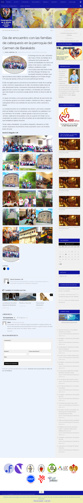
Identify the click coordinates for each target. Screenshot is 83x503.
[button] (10, 143)
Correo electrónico (34, 351)
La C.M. (16, 2)
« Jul (60, 264)
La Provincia (24, 2)
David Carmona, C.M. (11, 52)
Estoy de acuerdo (38, 501)
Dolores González (65, 289)
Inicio (2, 2)
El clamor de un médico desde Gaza (69, 355)
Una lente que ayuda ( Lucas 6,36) (68, 403)
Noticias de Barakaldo (10, 30)
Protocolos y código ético (8, 6)
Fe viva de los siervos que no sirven (68, 379)
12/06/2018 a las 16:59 (18, 322)
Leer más (47, 501)
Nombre (6, 351)
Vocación (54, 2)
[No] (81, 499)
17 (60, 256)
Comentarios (10, 317)
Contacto (63, 2)
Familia (8, 2)
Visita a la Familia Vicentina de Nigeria (69, 420)
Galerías (45, 2)
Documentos (36, 2)
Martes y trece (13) (25, 303)
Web (5, 357)
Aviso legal (72, 2)
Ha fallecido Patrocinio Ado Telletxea (68, 296)
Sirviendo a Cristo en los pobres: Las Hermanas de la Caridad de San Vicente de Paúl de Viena (69, 411)
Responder (10, 331)
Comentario (7, 340)
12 (66, 254)
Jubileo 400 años (25, 6)
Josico (9, 322)
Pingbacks (23, 317)
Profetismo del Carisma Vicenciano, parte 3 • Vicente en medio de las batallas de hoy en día (68, 429)
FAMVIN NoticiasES (67, 333)
